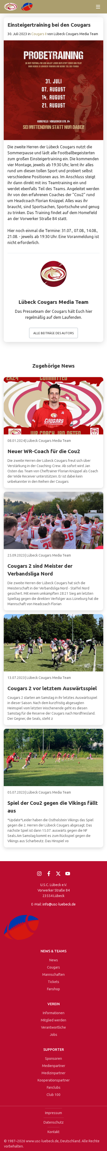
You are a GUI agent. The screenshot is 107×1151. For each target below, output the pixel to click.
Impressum (53, 1113)
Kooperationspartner (54, 1080)
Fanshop (53, 989)
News (53, 960)
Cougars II (39, 34)
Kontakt (53, 1132)
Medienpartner (53, 1066)
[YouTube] (67, 873)
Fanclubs (53, 1087)
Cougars (53, 967)
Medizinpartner (53, 1073)
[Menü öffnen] (98, 7)
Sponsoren (53, 1059)
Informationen (53, 1013)
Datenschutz (54, 1122)
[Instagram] (39, 873)
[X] (58, 873)
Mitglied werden (53, 1020)
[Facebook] (48, 873)
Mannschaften (53, 975)
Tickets (53, 982)
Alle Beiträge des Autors (53, 333)
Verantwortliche (53, 1027)
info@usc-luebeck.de (59, 904)
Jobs (53, 1035)
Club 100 (53, 1095)
